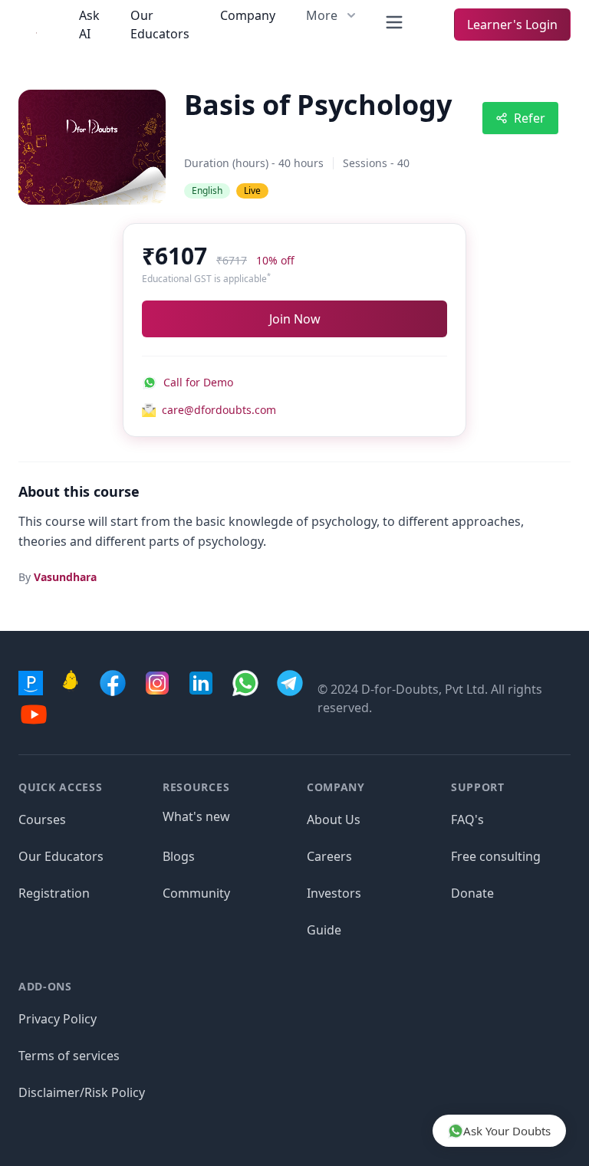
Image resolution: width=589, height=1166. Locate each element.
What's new (196, 816)
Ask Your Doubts (507, 1130)
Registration (54, 893)
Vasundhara (65, 577)
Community (196, 893)
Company (247, 15)
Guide (324, 929)
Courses (42, 819)
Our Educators (159, 24)
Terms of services (69, 1055)
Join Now (295, 318)
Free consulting (496, 856)
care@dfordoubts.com (219, 409)
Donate (472, 893)
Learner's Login (512, 24)
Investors (334, 893)
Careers (329, 856)
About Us (333, 819)
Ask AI (89, 24)
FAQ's (467, 819)
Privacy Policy (57, 1018)
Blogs (179, 856)
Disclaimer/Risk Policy (81, 1092)
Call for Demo (198, 382)
